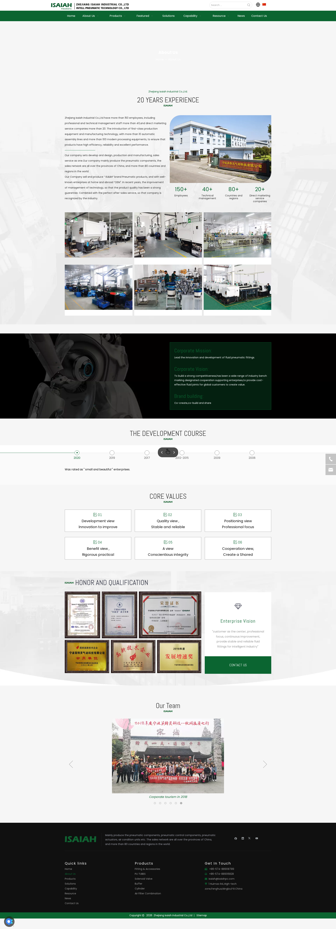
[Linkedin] (243, 838)
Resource (70, 893)
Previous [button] (71, 764)
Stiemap (202, 915)
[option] (168, 759)
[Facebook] (236, 838)
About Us (70, 874)
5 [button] (176, 803)
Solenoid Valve (143, 879)
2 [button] (160, 803)
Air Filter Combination (148, 893)
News (68, 898)
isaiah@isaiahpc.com (221, 879)
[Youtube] (257, 838)
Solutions (70, 883)
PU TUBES (140, 874)
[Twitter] (250, 838)
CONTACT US (238, 665)
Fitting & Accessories (147, 869)
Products (70, 879)
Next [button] (265, 764)
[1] (264, 4)
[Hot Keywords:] (249, 5)
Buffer (138, 883)
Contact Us (72, 903)
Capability (71, 888)
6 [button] (181, 803)
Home (68, 869)
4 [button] (170, 803)
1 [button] (155, 803)
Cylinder (140, 888)
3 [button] (165, 803)
